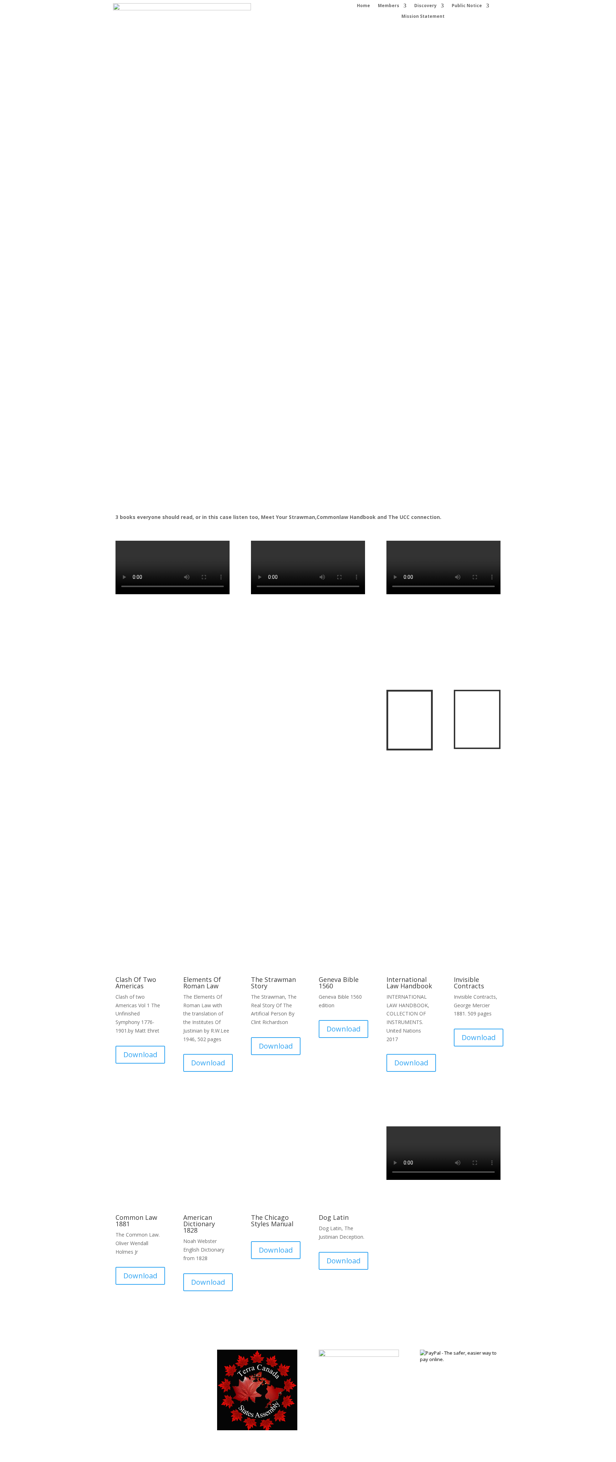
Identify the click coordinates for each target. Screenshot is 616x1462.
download (275, 250)
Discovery (425, 6)
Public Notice (467, 6)
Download (140, 253)
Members (388, 6)
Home (363, 6)
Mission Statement (423, 16)
